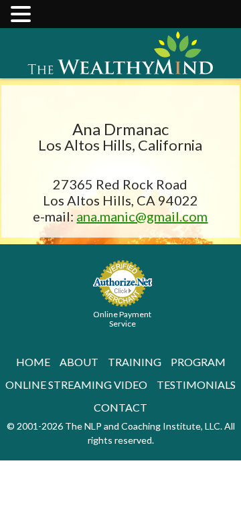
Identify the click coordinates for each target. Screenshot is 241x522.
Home (33, 361)
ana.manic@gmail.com (142, 216)
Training (134, 361)
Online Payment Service (122, 319)
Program (198, 361)
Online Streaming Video (76, 384)
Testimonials (196, 384)
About (79, 361)
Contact (120, 407)
